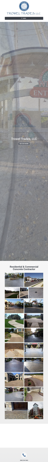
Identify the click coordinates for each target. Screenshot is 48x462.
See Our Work (24, 143)
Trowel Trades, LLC (24, 139)
